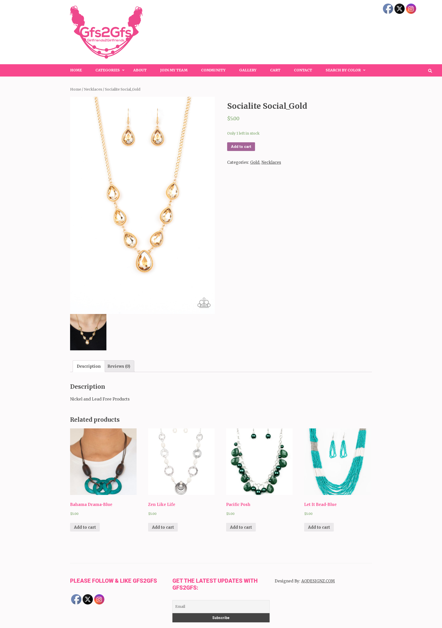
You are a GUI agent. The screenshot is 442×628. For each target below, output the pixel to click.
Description (89, 366)
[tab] (89, 366)
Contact (303, 70)
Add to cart (241, 146)
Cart (275, 70)
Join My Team (173, 70)
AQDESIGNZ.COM (318, 581)
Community (213, 70)
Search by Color (343, 70)
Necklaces (93, 89)
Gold (254, 162)
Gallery (248, 70)
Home (76, 70)
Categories (107, 70)
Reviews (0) (118, 366)
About (140, 70)
